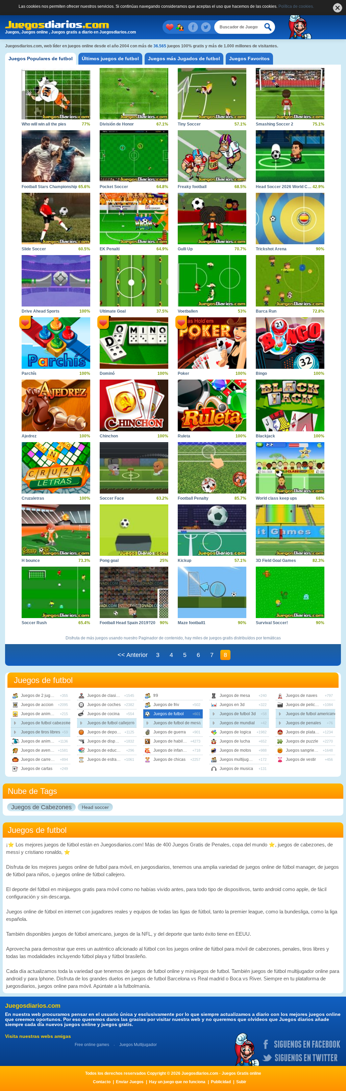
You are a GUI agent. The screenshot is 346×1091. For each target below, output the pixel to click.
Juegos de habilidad (172, 741)
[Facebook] (193, 27)
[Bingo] (290, 343)
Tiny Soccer (189, 124)
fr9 (155, 695)
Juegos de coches (104, 704)
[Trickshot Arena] (290, 218)
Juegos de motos (235, 750)
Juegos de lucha (235, 741)
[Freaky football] (212, 156)
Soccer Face (112, 498)
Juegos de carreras (38, 759)
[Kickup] (212, 530)
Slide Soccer (34, 249)
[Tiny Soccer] (212, 93)
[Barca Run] (290, 280)
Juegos (181, 27)
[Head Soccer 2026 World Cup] (290, 156)
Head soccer (95, 807)
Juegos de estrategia (106, 759)
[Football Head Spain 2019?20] (134, 592)
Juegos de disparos (105, 741)
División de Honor (117, 124)
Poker (183, 373)
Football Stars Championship (49, 186)
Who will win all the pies (44, 124)
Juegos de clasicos (104, 695)
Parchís (29, 373)
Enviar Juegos (130, 1081)
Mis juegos (171, 27)
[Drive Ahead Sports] (56, 280)
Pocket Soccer (114, 186)
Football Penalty (193, 498)
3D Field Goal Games (276, 560)
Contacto (101, 1081)
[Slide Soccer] (56, 218)
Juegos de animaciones (43, 713)
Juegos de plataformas (307, 732)
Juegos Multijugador (138, 1044)
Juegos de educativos (107, 750)
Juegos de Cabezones (41, 807)
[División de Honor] (134, 93)
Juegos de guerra (169, 732)
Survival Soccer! (272, 622)
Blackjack (265, 436)
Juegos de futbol (168, 713)
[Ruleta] (212, 405)
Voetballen (188, 311)
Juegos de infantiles (171, 750)
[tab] (40, 59)
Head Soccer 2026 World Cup (284, 186)
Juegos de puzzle (302, 741)
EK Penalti (110, 249)
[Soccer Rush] (56, 592)
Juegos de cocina (103, 713)
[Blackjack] (290, 405)
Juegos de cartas (36, 768)
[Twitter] (206, 27)
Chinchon (109, 436)
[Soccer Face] (134, 468)
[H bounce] (56, 530)
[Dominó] (134, 343)
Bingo (261, 373)
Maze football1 (191, 622)
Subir (241, 1081)
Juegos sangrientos (304, 750)
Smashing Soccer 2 (274, 124)
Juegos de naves (301, 695)
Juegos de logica (235, 732)
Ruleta (184, 436)
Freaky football (192, 186)
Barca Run (266, 311)
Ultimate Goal (113, 311)
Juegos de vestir (301, 759)
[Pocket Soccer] (134, 156)
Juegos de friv (166, 704)
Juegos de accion (37, 704)
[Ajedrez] (56, 405)
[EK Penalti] (134, 218)
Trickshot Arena (271, 249)
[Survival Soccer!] (290, 592)
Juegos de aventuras (40, 750)
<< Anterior (133, 655)
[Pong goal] (134, 530)
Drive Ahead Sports (40, 311)
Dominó (107, 373)
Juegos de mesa (235, 695)
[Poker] (212, 343)
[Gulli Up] (212, 218)
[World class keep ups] (290, 468)
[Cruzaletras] (56, 468)
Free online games (92, 1044)
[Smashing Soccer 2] (290, 93)
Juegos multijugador (238, 759)
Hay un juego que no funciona (177, 1081)
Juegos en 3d (232, 704)
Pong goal (109, 560)
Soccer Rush (34, 622)
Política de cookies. (296, 6)
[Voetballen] (212, 280)
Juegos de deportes (105, 732)
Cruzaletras (33, 498)
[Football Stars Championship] (56, 156)
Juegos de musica (236, 768)
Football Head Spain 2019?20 (127, 622)
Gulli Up (185, 249)
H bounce (31, 560)
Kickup (184, 560)
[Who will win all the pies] (56, 93)
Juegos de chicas (169, 759)
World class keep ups (276, 498)
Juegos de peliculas (304, 704)
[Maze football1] (212, 592)
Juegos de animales (39, 741)
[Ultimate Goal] (134, 280)
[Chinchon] (134, 405)
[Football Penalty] (212, 468)
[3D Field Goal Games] (290, 530)
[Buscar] (268, 27)
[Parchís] (56, 343)
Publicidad (221, 1081)
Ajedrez (29, 436)
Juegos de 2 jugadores (42, 695)
